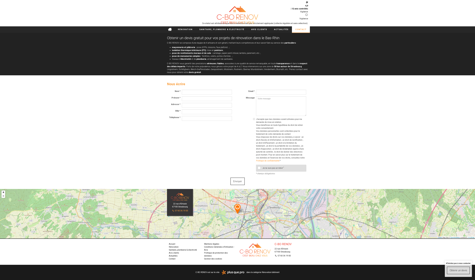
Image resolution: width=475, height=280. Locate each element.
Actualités (281, 29)
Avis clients (259, 29)
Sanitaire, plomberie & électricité (221, 29)
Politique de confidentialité (267, 161)
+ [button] (3, 192)
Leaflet (440, 237)
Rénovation (185, 29)
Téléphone (174, 117)
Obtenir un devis (458, 270)
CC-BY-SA (471, 237)
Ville (177, 111)
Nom (177, 91)
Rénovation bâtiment (270, 272)
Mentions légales (211, 244)
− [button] (3, 196)
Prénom (176, 98)
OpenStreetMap (455, 237)
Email (251, 91)
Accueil (169, 29)
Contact (301, 29)
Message (250, 98)
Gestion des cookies (213, 259)
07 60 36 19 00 (181, 211)
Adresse (175, 104)
